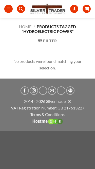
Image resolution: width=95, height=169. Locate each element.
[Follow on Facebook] (25, 90)
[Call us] (61, 90)
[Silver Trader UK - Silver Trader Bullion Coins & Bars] (47, 9)
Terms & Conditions (47, 114)
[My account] (74, 9)
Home (25, 26)
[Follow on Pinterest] (70, 90)
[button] (8, 9)
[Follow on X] (43, 90)
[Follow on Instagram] (34, 90)
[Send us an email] (52, 90)
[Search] (21, 9)
